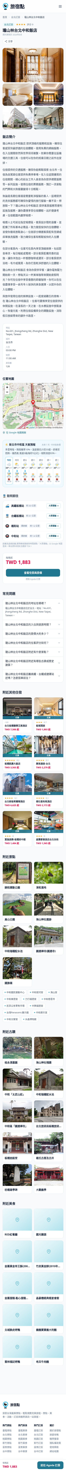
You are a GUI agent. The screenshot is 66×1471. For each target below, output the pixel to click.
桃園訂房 (38, 1438)
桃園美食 (22, 1438)
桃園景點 (7, 1438)
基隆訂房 (38, 1430)
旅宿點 (17, 6)
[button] (33, 402)
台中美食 (22, 1451)
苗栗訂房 (38, 1447)
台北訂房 (15, 17)
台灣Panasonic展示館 (18, 1012)
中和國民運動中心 (16, 992)
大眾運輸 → (54, 505)
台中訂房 (38, 1451)
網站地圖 (54, 1451)
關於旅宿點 (55, 1430)
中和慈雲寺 (49, 998)
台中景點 (7, 1451)
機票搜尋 (54, 1438)
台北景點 (7, 1434)
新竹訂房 (38, 1442)
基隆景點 (7, 1430)
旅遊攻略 (54, 1434)
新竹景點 (7, 1442)
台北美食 (22, 1434)
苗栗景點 (7, 1447)
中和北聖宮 (12, 1019)
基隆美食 (22, 1430)
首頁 (5, 17)
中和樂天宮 (41, 1012)
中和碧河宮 (37, 992)
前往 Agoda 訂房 (50, 1465)
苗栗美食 (22, 1447)
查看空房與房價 (33, 573)
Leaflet (31, 427)
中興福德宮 (37, 1005)
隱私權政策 (55, 1442)
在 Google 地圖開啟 (16, 432)
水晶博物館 (30, 1019)
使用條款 (54, 1447)
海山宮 (53, 992)
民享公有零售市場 (16, 1005)
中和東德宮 (12, 998)
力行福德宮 (30, 998)
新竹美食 (22, 1442)
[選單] (60, 6)
